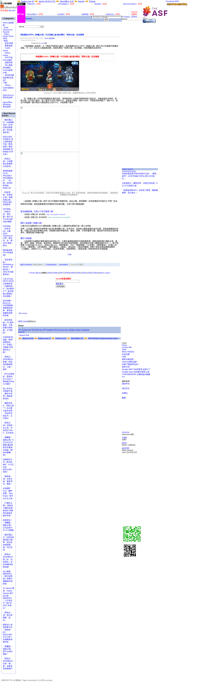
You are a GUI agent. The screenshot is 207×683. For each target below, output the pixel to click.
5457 (61, 273)
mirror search (127, 169)
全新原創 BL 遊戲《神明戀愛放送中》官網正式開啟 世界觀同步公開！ (8, 344)
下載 (5, 83)
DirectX (21, 332)
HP (44, 330)
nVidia (24, 330)
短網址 (125, 393)
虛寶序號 (7, 63)
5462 (90, 273)
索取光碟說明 (127, 359)
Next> (102, 273)
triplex (78, 330)
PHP (90, 338)
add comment (26, 265)
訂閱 (124, 357)
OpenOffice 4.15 (67, 1)
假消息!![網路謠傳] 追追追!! (8, 77)
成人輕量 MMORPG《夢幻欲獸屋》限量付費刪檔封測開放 (7, 577)
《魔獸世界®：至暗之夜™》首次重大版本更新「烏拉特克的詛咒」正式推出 (8, 410)
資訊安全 (126, 388)
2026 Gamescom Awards (8, 30)
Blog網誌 (7, 68)
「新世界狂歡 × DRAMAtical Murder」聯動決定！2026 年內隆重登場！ (8, 267)
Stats (124, 349)
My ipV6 (12, 10)
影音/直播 (8, 43)
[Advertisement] (130, 60)
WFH (177, 1)
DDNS (134, 17)
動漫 (6, 41)
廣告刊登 (126, 367)
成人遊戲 (7, 65)
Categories (8, 18)
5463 (95, 273)
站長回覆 (126, 354)
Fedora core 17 (44, 338)
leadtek (49, 330)
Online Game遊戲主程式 (8, 87)
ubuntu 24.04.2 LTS (47, 1)
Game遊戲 (7, 60)
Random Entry (129, 171)
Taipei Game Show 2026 (8, 36)
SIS (33, 330)
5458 (67, 273)
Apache (81, 1)
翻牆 (124, 398)
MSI (37, 330)
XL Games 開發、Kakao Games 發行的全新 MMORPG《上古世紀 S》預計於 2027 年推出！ (8, 598)
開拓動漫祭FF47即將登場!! (8, 252)
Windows (7, 104)
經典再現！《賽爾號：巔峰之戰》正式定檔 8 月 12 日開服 (8, 525)
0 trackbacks (51, 265)
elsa (41, 330)
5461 (84, 273)
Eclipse (92, 1)
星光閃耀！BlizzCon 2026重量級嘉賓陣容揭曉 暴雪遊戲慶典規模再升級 (8, 308)
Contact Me (127, 347)
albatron (72, 330)
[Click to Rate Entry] (71, 265)
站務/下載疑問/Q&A (130, 364)
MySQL (96, 338)
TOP (70, 255)
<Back (38, 273)
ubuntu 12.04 (27, 338)
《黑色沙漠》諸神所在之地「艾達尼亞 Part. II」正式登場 (8, 428)
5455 (49, 273)
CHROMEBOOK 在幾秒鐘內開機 (136, 374)
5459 (72, 273)
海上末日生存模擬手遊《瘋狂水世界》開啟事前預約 (7, 393)
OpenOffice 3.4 (77, 338)
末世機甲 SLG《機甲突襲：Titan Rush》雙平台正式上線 (8, 493)
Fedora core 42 (27, 1)
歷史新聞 (7, 107)
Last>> (107, 273)
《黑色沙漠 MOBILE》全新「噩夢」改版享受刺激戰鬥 (8, 663)
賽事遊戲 (7, 46)
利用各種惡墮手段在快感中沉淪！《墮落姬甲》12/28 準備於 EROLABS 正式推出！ (139, 176)
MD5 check (23, 321)
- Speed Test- (23, 335)
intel (29, 330)
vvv (123, 377)
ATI (19, 330)
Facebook (170, 1)
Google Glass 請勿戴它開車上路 (135, 372)
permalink (63, 265)
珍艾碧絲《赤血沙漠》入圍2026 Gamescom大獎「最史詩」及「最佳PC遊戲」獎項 (8, 236)
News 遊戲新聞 (50, 38)
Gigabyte (85, 330)
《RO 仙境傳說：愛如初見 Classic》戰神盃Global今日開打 (8, 379)
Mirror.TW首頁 (128, 352)
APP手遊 (8, 58)
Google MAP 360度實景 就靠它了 (136, 369)
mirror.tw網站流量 (129, 362)
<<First (32, 273)
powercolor (63, 330)
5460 (78, 273)
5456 (55, 273)
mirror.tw (125, 432)
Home (124, 345)
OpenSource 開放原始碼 (8, 95)
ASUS (55, 330)
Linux (115, 338)
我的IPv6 (126, 384)
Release (23, 313)
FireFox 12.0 (60, 338)
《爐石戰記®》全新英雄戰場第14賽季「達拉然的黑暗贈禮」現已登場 (8, 542)
